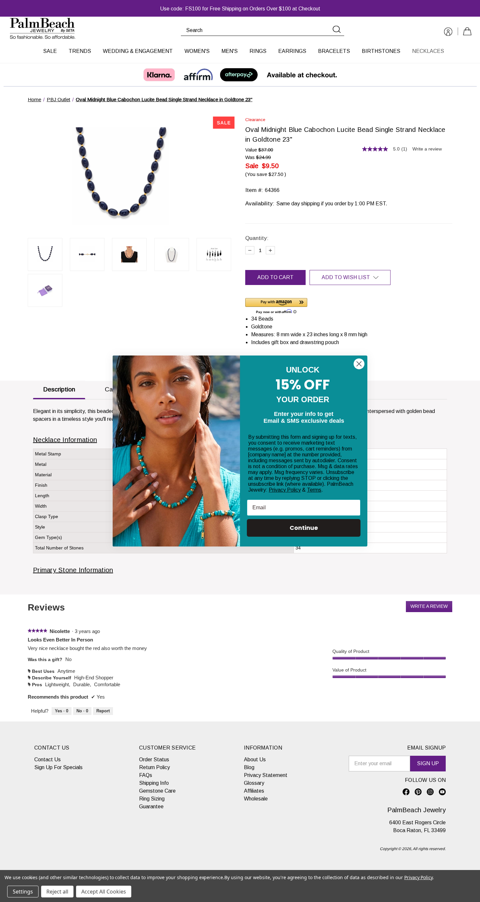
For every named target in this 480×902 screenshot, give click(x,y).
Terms (314, 490)
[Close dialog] (359, 364)
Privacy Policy (285, 490)
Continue (304, 528)
